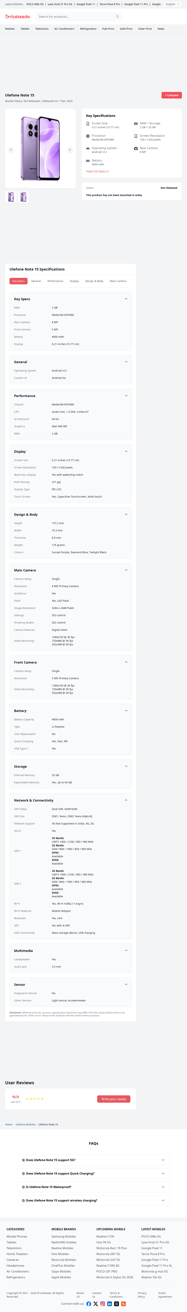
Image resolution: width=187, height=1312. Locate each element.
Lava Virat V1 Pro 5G (60, 4)
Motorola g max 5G (154, 1271)
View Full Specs (96, 171)
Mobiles (10, 28)
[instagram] (102, 1303)
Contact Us (97, 1294)
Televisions (42, 28)
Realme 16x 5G (151, 1277)
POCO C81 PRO (106, 1271)
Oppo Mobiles (61, 1271)
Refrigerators (88, 28)
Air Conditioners (64, 28)
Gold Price (126, 28)
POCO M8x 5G (34, 4)
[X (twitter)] (95, 1303)
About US (80, 1294)
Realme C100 (105, 1236)
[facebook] (88, 1303)
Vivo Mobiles (60, 1254)
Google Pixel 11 (86, 4)
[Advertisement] (154, 16)
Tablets (25, 28)
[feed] (123, 1303)
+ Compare (172, 95)
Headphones (15, 1266)
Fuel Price (108, 28)
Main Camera (118, 281)
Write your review (114, 1099)
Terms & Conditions (116, 1294)
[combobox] (78, 16)
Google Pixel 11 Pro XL (156, 1266)
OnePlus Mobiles (63, 1266)
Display (74, 281)
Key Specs (18, 281)
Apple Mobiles (61, 1277)
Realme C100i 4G (107, 1266)
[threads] (116, 1303)
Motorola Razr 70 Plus (111, 1248)
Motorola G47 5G (108, 1260)
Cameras (13, 1260)
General (36, 281)
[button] (11, 150)
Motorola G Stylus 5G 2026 (114, 1277)
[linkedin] (109, 1303)
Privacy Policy (142, 1294)
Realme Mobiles (62, 1248)
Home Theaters (17, 1254)
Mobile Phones (17, 1236)
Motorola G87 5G (108, 1254)
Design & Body (94, 281)
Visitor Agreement (165, 1294)
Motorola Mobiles (63, 1260)
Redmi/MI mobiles (64, 1242)
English (170, 4)
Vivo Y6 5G (103, 1242)
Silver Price (145, 28)
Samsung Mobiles (63, 1236)
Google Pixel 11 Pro (136, 4)
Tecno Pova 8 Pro (110, 4)
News (161, 28)
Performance (55, 281)
